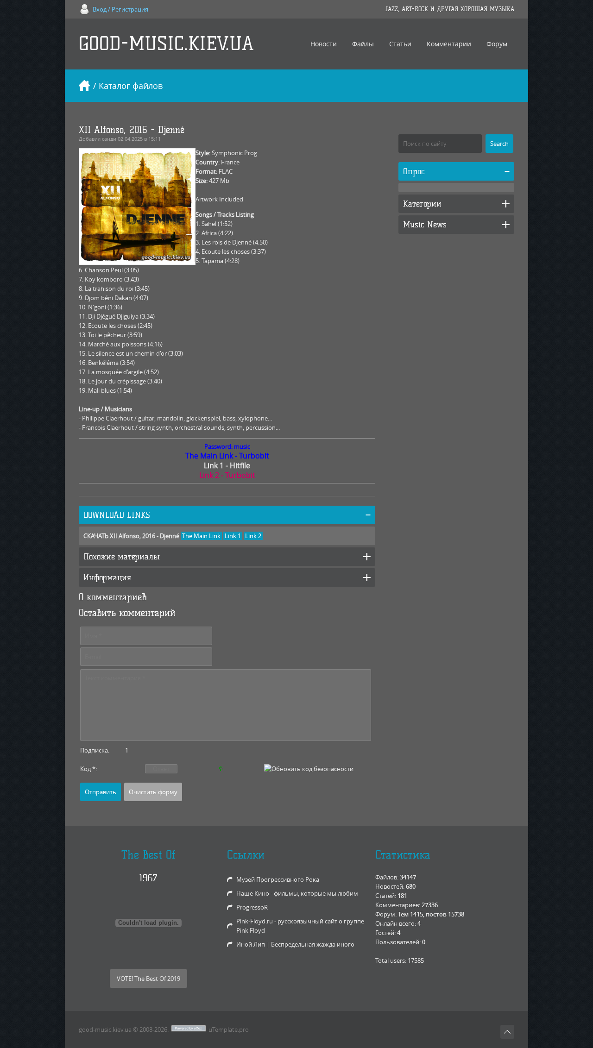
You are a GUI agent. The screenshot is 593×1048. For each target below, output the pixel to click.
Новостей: (389, 886)
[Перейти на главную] (84, 85)
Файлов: (386, 877)
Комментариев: (397, 905)
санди (109, 138)
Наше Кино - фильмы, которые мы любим (297, 893)
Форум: (386, 914)
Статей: (385, 895)
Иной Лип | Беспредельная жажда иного (295, 944)
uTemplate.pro (228, 1029)
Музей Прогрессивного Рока (277, 879)
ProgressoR (252, 907)
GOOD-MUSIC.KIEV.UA (166, 43)
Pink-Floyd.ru (254, 921)
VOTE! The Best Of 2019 (148, 978)
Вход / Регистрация (120, 9)
